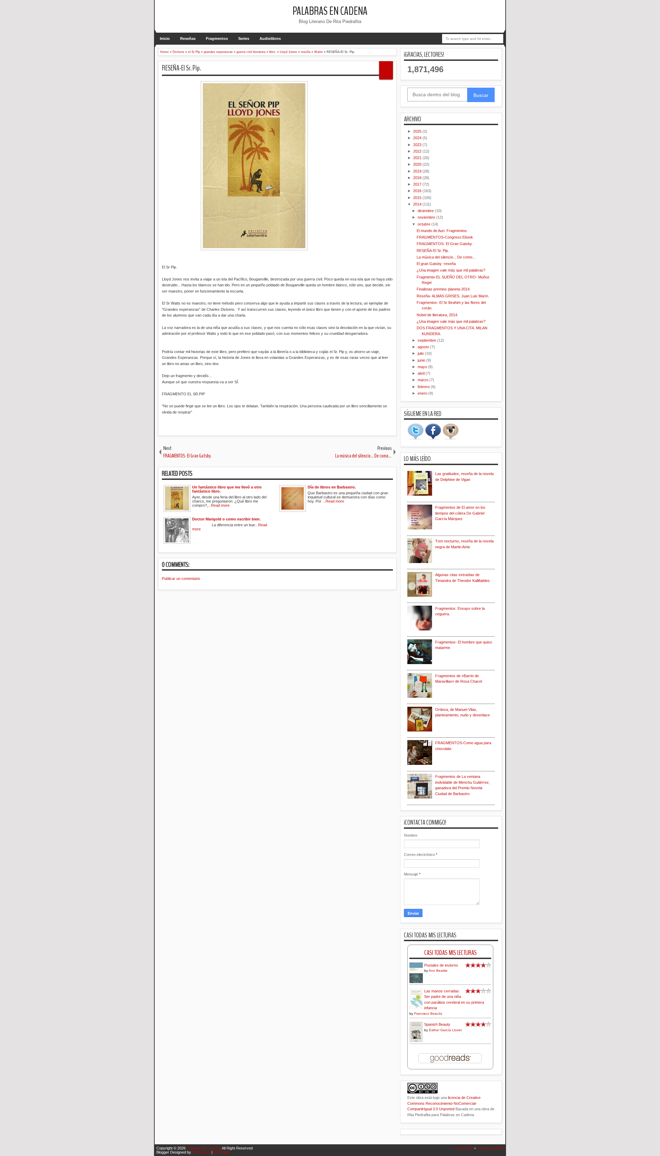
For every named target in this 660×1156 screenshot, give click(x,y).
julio (421, 353)
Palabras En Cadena (330, 11)
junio (422, 360)
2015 (417, 198)
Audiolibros (270, 38)
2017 (417, 184)
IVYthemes (201, 1152)
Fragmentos (217, 38)
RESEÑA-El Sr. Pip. (181, 68)
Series (243, 38)
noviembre (427, 217)
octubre (424, 224)
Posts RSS (464, 1148)
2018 (417, 178)
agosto (424, 347)
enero (423, 393)
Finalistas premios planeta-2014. (444, 289)
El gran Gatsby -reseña (436, 264)
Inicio (165, 38)
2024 (417, 138)
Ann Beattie (438, 970)
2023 (417, 145)
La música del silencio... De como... (446, 257)
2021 (417, 158)
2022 (417, 151)
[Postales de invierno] (416, 982)
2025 (417, 131)
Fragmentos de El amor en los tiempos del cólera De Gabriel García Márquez (460, 513)
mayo (423, 367)
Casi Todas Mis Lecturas (450, 952)
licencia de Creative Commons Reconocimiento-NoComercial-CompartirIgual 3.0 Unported (444, 1103)
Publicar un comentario (181, 578)
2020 (417, 164)
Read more (220, 505)
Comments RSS (490, 1148)
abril (422, 373)
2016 (417, 191)
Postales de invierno (441, 965)
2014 (417, 204)
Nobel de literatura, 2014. (437, 315)
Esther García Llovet (445, 1030)
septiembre (427, 340)
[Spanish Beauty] (416, 1041)
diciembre (426, 211)
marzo (423, 380)
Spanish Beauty (437, 1024)
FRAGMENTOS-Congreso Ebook (445, 237)
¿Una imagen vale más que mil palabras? (451, 270)
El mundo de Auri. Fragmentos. (442, 231)
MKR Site (221, 1152)
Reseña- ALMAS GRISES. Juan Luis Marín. (453, 296)
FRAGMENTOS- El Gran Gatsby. (445, 244)
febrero (424, 387)
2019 (417, 171)
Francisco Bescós (428, 1013)
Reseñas (188, 38)
